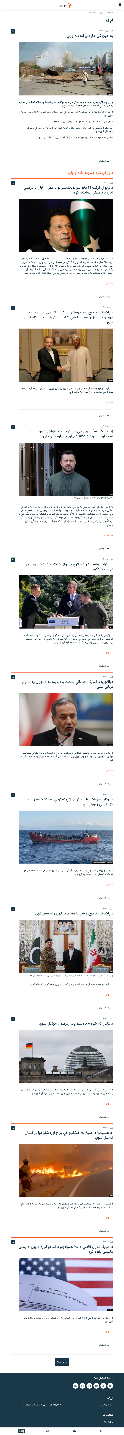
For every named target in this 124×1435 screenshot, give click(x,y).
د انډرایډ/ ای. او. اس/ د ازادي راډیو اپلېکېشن (42, 1404)
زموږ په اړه (108, 1421)
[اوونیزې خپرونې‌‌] (47, 1431)
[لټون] (101, 1431)
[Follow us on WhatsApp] (82, 1385)
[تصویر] (74, 1431)
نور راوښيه (62, 1362)
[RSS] (75, 1385)
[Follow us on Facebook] (110, 1385)
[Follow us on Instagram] (89, 1385)
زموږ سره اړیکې (106, 1404)
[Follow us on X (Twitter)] (103, 1385)
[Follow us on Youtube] (96, 1385)
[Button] (104, 161)
